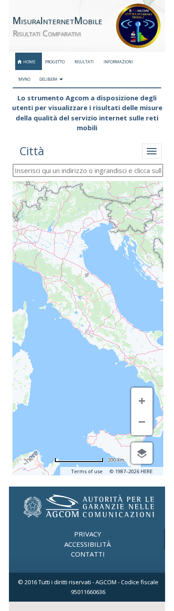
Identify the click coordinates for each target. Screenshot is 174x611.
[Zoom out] (142, 423)
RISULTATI (84, 62)
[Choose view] (142, 453)
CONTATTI (88, 553)
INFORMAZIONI (118, 62)
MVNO (23, 79)
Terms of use (87, 471)
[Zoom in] (142, 400)
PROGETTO (54, 62)
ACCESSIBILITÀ (87, 544)
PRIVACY (87, 533)
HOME (28, 62)
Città (31, 150)
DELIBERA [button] (48, 79)
